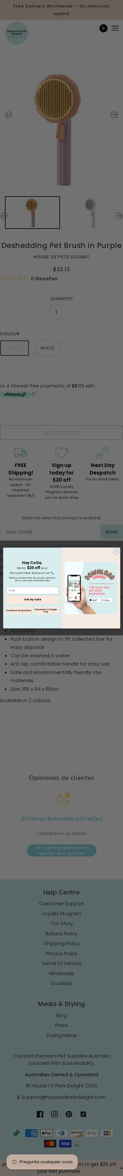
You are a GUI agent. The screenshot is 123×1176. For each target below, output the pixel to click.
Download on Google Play (46, 610)
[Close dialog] (116, 551)
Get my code (32, 599)
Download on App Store (18, 610)
